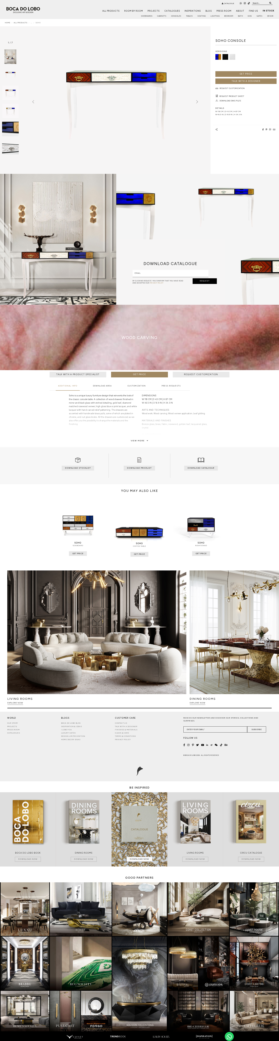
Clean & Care (122, 733)
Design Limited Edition (73, 736)
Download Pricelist (139, 468)
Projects (154, 11)
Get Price (246, 74)
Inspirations (193, 11)
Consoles (176, 16)
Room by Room (133, 11)
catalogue (228, 3)
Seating (201, 16)
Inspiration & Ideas (71, 726)
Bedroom (228, 16)
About (240, 11)
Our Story (12, 723)
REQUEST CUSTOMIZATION (201, 374)
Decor (270, 16)
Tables (189, 16)
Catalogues (172, 11)
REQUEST (205, 281)
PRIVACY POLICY (156, 283)
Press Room (224, 11)
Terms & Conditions (125, 736)
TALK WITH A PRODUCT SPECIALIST (78, 374)
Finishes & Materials (126, 730)
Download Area (102, 386)
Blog (209, 11)
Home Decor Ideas (70, 739)
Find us (253, 11)
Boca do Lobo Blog (71, 723)
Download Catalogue (201, 468)
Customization (137, 386)
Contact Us (121, 723)
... (31, 23)
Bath (240, 16)
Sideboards (146, 16)
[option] (10, 75)
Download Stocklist (78, 468)
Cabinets (161, 16)
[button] (269, 641)
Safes (260, 16)
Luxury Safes (68, 733)
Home (7, 23)
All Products (111, 11)
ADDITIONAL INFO (67, 386)
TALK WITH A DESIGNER (246, 81)
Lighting (215, 16)
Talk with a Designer (126, 726)
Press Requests (171, 386)
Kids (250, 16)
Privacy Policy (123, 739)
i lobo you (66, 730)
